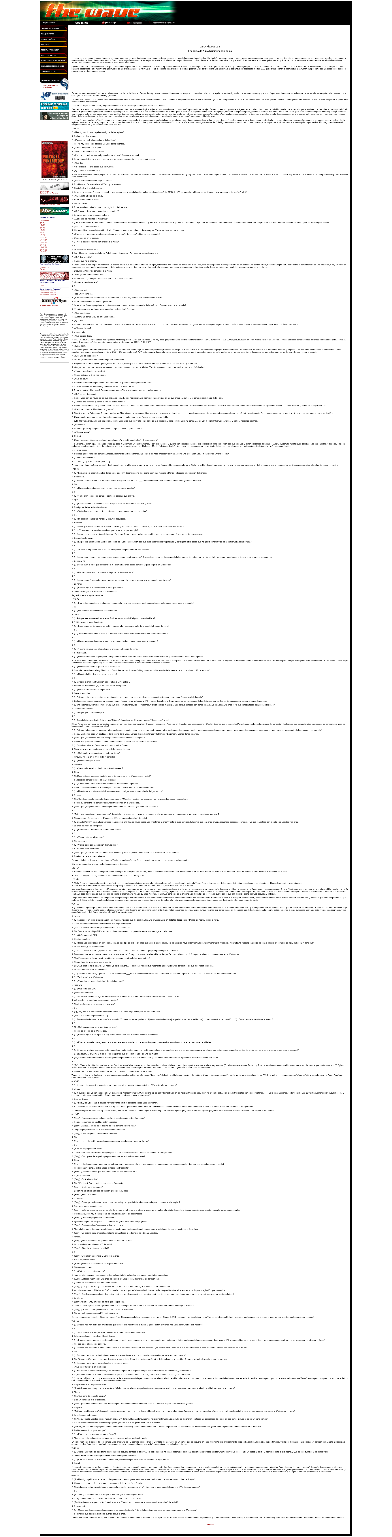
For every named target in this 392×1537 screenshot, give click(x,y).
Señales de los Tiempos (49, 193)
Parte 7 (42, 232)
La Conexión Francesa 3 (49, 294)
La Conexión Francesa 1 (49, 291)
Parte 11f (43, 251)
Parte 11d (43, 247)
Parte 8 (42, 234)
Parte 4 (42, 227)
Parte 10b (43, 239)
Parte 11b (43, 244)
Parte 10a (43, 237)
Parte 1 (42, 222)
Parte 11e (43, 249)
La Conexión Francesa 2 (49, 292)
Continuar (210, 1525)
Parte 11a (43, 242)
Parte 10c (43, 241)
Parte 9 (42, 236)
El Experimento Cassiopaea (50, 204)
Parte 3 (42, 226)
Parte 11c (43, 246)
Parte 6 (42, 231)
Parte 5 (42, 229)
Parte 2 (42, 224)
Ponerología (44, 191)
